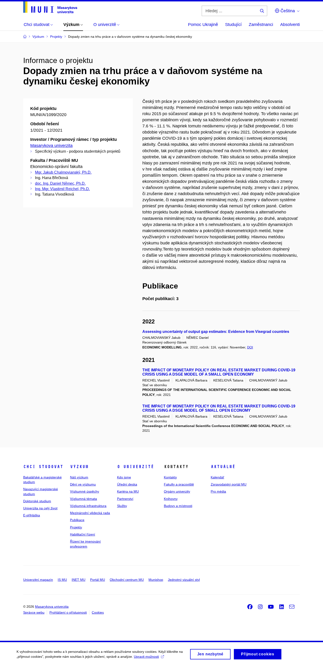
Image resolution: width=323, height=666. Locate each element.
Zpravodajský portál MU (228, 484)
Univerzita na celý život (40, 508)
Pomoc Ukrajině (203, 24)
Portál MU (97, 580)
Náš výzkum (79, 477)
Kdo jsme (124, 477)
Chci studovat (43, 466)
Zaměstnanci (261, 24)
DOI (250, 347)
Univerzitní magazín (38, 580)
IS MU (62, 580)
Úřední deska (127, 484)
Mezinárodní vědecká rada (90, 513)
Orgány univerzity (177, 491)
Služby (122, 506)
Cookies (98, 612)
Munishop (155, 580)
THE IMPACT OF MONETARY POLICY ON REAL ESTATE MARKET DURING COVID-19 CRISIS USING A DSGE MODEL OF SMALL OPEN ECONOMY (218, 408)
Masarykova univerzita (51, 145)
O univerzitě (135, 466)
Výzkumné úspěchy (84, 491)
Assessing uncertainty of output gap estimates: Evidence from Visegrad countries (215, 332)
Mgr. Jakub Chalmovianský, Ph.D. (63, 172)
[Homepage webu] (50, 7)
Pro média (218, 491)
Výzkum (79, 466)
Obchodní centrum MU (127, 580)
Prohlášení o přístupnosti (68, 612)
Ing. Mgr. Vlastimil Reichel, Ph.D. (62, 189)
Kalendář (217, 477)
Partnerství (125, 499)
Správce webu (33, 612)
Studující (233, 24)
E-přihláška (31, 515)
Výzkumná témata (83, 499)
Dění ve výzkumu (83, 484)
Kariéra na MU (128, 491)
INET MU (78, 580)
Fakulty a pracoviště (179, 484)
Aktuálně (223, 466)
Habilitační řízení (82, 534)
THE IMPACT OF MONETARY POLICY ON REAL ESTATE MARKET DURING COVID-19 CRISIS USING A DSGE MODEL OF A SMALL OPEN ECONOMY (218, 372)
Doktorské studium (37, 501)
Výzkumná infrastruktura (88, 506)
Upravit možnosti (146, 656)
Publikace (77, 520)
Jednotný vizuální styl (184, 580)
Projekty (76, 527)
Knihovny (171, 499)
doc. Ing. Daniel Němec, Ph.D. (60, 183)
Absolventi (290, 24)
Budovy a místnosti (178, 506)
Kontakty (170, 477)
